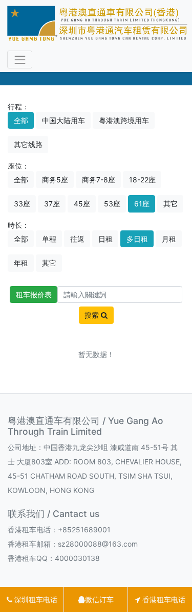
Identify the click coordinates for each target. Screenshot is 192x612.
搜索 (92, 315)
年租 (21, 262)
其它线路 (28, 144)
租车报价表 (34, 294)
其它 (170, 203)
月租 (169, 238)
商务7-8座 (98, 179)
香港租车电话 (162, 599)
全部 (21, 120)
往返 (77, 238)
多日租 (137, 238)
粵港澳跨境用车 (124, 120)
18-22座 (142, 179)
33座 (22, 203)
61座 (142, 203)
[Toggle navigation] (19, 59)
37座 (52, 203)
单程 (49, 238)
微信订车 (99, 599)
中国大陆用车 (63, 120)
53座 (112, 203)
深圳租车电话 (34, 599)
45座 (82, 203)
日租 (105, 238)
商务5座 (55, 179)
